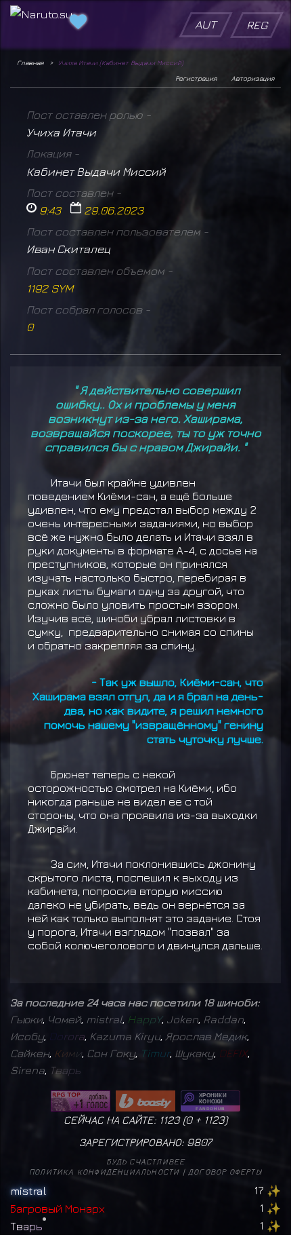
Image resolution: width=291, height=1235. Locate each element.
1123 (214, 1119)
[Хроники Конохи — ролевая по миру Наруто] (210, 1101)
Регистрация (196, 78)
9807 (199, 1142)
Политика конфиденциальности (104, 1171)
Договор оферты (225, 1171)
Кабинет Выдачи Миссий (96, 171)
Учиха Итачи (61, 132)
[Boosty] (145, 1101)
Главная (30, 62)
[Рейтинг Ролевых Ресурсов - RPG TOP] (80, 1101)
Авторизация (252, 78)
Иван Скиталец (68, 249)
